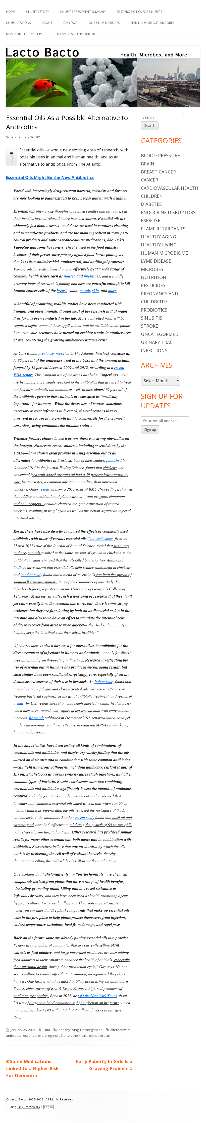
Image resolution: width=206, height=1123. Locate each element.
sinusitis (151, 318)
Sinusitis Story (37, 12)
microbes (152, 269)
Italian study (104, 681)
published (114, 460)
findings (20, 567)
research (46, 489)
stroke (149, 326)
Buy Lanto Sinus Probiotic (75, 34)
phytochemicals (75, 1035)
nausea (70, 276)
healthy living (69, 1029)
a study (19, 703)
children (152, 196)
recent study (84, 817)
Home (10, 12)
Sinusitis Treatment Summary (83, 12)
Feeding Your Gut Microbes (152, 23)
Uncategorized (91, 1029)
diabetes (151, 204)
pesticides (153, 285)
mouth (85, 290)
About (47, 23)
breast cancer (158, 172)
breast (62, 290)
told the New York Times (97, 995)
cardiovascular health (169, 188)
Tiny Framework (28, 1107)
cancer (149, 180)
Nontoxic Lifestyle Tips (24, 34)
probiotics (154, 310)
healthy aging (158, 237)
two (75, 795)
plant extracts (99, 1035)
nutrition (153, 277)
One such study (100, 538)
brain (147, 164)
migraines (92, 276)
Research (36, 717)
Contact (70, 23)
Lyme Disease (156, 261)
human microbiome (164, 253)
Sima (10, 137)
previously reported (53, 353)
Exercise (150, 220)
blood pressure (160, 155)
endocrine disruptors (168, 212)
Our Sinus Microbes (104, 23)
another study (31, 574)
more (112, 290)
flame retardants (163, 229)
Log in (48, 1107)
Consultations (18, 23)
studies (95, 795)
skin (95, 290)
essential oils (33, 1035)
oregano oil (53, 1035)
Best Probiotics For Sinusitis (139, 12)
